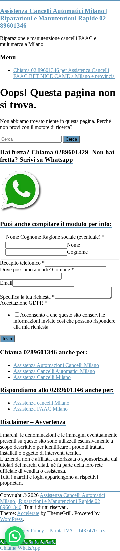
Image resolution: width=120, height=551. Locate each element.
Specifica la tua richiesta (27, 297)
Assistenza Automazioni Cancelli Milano (56, 365)
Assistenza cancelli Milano (41, 403)
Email (6, 283)
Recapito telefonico (22, 263)
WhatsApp (29, 548)
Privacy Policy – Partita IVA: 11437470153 (59, 530)
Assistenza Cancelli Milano (42, 377)
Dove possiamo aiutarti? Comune (37, 269)
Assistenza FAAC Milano (40, 409)
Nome (73, 245)
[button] (15, 536)
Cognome (77, 252)
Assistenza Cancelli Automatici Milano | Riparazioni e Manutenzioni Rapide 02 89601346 (53, 18)
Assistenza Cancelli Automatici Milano (54, 371)
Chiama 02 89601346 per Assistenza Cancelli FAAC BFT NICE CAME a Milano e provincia (64, 73)
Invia (7, 338)
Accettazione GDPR (23, 303)
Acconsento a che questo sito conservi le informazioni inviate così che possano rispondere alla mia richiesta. (64, 321)
